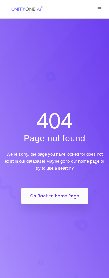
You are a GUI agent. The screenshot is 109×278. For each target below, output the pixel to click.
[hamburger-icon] (99, 9)
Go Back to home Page (54, 196)
